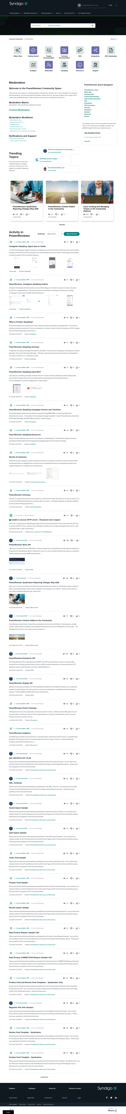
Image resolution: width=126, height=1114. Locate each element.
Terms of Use (31, 1104)
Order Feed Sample (17, 858)
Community (13, 1098)
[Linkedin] (116, 1097)
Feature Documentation (48, 57)
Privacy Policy (22, 1104)
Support (95, 70)
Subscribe (30, 1098)
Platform (12, 1088)
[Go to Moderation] (48, 64)
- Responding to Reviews (16, 122)
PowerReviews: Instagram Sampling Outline (28, 284)
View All (62, 224)
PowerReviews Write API (20, 545)
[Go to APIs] (79, 50)
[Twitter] (111, 1097)
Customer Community (16, 39)
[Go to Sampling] (64, 64)
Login (79, 1098)
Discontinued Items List (56, 158)
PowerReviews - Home (91, 89)
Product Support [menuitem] (14, 13)
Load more (44, 1077)
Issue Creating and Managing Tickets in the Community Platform (96, 209)
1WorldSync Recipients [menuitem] (30, 13)
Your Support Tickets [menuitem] (84, 13)
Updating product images (48, 149)
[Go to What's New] (17, 50)
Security (39, 1104)
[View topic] (27, 192)
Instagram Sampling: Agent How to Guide (27, 246)
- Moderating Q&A (14, 124)
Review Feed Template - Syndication (25, 1032)
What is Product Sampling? (21, 322)
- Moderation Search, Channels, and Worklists (22, 131)
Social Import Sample (18, 808)
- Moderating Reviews (15, 120)
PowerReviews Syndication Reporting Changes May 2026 (34, 583)
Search (64, 1098)
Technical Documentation (64, 57)
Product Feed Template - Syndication (25, 1057)
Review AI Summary (18, 457)
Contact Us (48, 1098)
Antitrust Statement (48, 1104)
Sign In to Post (72, 234)
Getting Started (33, 56)
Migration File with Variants (21, 1007)
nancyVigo (53, 161)
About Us (52, 1088)
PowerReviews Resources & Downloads (43, 770)
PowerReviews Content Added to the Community (30, 620)
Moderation (49, 70)
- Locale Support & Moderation (18, 140)
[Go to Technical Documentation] (64, 50)
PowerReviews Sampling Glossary (24, 347)
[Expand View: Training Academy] (53, 13)
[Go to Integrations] (95, 50)
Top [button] (12, 1109)
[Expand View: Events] (61, 13)
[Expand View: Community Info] (75, 13)
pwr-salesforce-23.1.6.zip (20, 758)
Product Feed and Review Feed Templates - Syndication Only (36, 982)
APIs (80, 56)
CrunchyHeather (46, 152)
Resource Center (75, 1088)
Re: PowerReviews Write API (92, 137)
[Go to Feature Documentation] (48, 50)
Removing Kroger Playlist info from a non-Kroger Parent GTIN (61, 167)
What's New (18, 56)
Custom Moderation (19, 110)
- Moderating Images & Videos (17, 129)
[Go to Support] (95, 64)
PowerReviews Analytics (20, 733)
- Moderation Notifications (16, 138)
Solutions (32, 1088)
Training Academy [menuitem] (46, 13)
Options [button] (113, 39)
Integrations (95, 56)
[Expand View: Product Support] (20, 13)
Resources (80, 70)
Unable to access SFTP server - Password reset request (35, 520)
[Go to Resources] (79, 64)
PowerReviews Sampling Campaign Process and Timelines (35, 410)
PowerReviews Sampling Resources (25, 435)
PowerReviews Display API (21, 683)
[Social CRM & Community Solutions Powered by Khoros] (112, 1110)
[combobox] (70, 25)
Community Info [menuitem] (69, 13)
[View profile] (11, 242)
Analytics (33, 70)
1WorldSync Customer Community (19, 5)
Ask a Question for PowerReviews (41, 532)
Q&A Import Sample (17, 833)
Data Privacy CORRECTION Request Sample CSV (30, 957)
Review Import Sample (19, 908)
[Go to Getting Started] (33, 50)
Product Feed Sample (18, 883)
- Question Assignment (16, 126)
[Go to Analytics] (33, 64)
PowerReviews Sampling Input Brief (25, 372)
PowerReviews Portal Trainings (23, 708)
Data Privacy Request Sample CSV (24, 933)
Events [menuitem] (58, 13)
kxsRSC (43, 170)
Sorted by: (41, 234)
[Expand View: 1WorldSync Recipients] (38, 13)
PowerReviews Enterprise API (22, 658)
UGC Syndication (111, 56)
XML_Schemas (15, 783)
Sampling (64, 70)
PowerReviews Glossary (19, 495)
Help (110, 5)
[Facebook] (106, 1097)
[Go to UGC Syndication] (111, 50)
